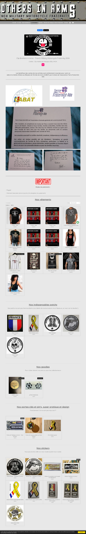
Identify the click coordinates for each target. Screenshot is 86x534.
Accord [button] (81, 532)
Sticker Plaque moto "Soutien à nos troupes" (52, 500)
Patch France (15, 333)
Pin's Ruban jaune (52, 435)
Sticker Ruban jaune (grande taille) (15, 499)
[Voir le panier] (72, 22)
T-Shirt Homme (71, 270)
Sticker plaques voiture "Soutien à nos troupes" (71, 500)
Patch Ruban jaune (33, 333)
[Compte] (70, 22)
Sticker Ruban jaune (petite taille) (34, 499)
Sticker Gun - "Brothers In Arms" (34, 476)
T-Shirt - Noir (15, 225)
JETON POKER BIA (33, 395)
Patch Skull (15, 355)
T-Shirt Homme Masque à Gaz (71, 225)
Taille (12, 205)
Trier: (68, 202)
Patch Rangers (52, 333)
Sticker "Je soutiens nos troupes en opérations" (52, 477)
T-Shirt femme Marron (52, 247)
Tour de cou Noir (52, 270)
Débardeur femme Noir (71, 247)
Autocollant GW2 (15, 523)
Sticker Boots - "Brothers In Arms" (15, 476)
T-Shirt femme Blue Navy (34, 247)
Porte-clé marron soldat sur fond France (34, 435)
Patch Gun (71, 333)
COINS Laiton (15, 395)
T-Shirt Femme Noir (15, 292)
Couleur (8, 205)
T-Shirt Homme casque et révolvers (15, 248)
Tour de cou (34, 270)
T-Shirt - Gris (52, 225)
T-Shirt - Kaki (34, 225)
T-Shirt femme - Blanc (15, 270)
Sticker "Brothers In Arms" (71, 476)
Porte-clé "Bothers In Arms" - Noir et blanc (15, 435)
